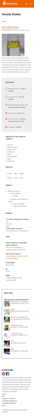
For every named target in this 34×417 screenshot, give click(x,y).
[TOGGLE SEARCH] (30, 3)
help (3, 396)
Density (9, 173)
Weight (21, 173)
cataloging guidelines (9, 401)
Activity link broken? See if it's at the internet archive (16, 30)
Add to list (5, 27)
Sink (20, 178)
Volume (9, 178)
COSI (3, 21)
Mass (15, 173)
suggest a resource (8, 398)
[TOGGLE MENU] (26, 3)
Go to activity (14, 27)
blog (3, 405)
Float (15, 178)
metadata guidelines (9, 403)
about (4, 394)
